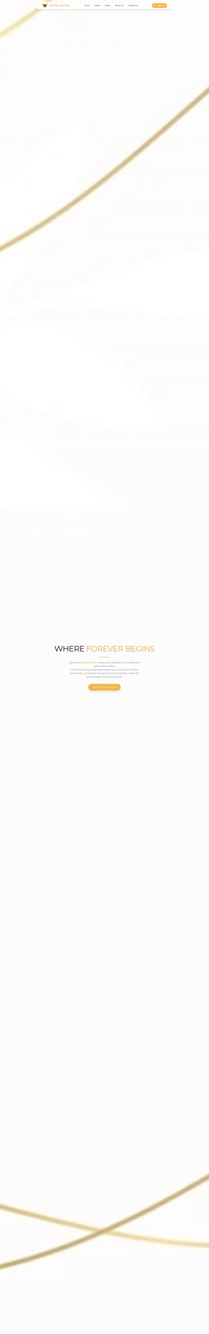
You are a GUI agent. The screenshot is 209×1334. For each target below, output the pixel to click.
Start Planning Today (103, 687)
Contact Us (133, 5)
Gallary (108, 5)
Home (87, 5)
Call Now (161, 5)
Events (97, 5)
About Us (119, 5)
